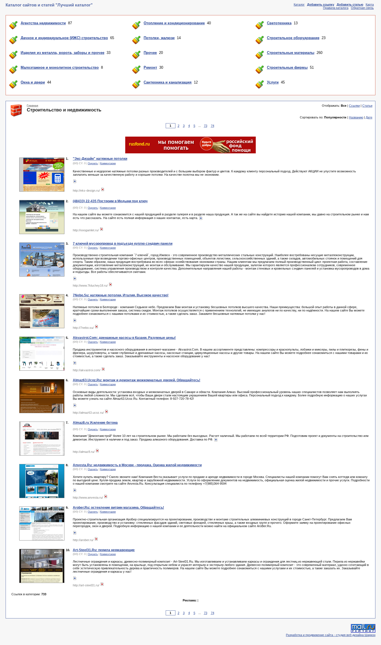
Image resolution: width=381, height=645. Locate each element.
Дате (369, 117)
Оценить (93, 163)
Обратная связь (362, 7)
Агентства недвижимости (43, 23)
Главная (32, 105)
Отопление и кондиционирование (174, 23)
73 (205, 125)
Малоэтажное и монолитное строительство (60, 67)
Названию (356, 117)
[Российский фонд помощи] (190, 152)
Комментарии (108, 163)
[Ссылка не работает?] (103, 190)
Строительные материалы (290, 53)
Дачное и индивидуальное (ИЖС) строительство (64, 38)
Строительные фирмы (287, 67)
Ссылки (354, 105)
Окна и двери (33, 82)
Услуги (273, 82)
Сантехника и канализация (168, 82)
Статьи (367, 105)
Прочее (150, 53)
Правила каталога (335, 7)
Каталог (299, 4)
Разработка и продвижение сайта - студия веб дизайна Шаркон (330, 635)
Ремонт (150, 67)
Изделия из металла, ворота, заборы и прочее (62, 53)
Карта (370, 4)
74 (212, 125)
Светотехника (279, 23)
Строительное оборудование (293, 38)
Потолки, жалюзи (159, 38)
